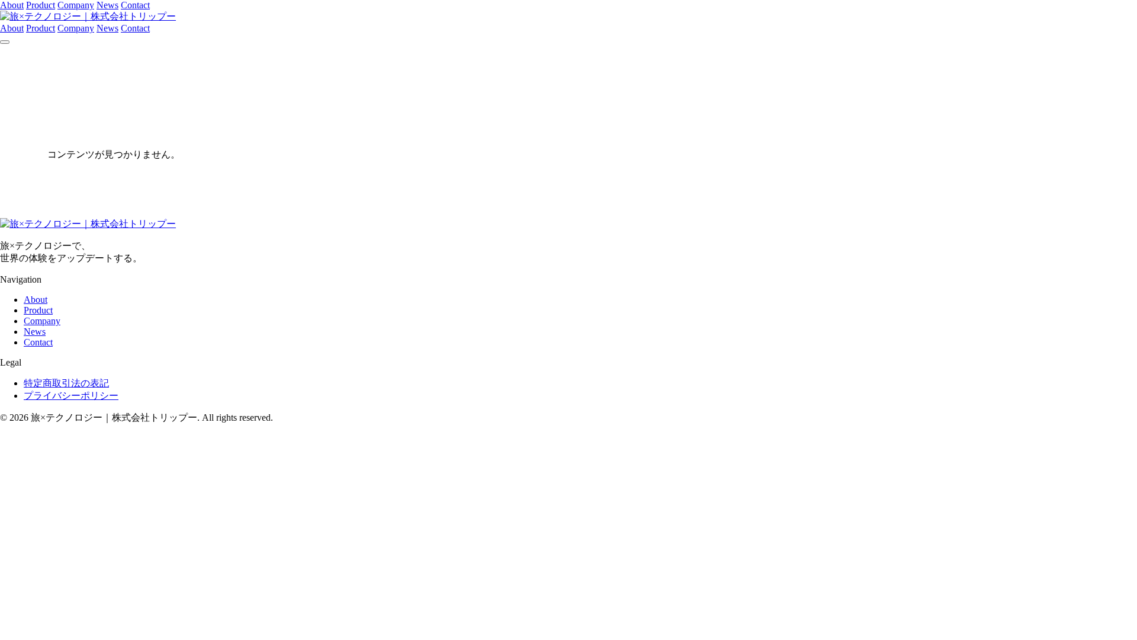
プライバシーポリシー (71, 396)
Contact (135, 5)
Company (75, 5)
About (12, 5)
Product (40, 5)
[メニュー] (4, 42)
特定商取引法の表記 (66, 383)
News (107, 5)
